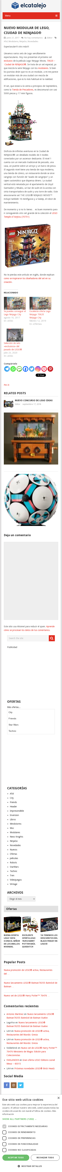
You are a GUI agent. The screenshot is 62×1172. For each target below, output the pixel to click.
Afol (6, 41)
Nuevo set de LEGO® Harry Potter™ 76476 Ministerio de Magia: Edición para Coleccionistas (32, 1052)
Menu (7, 15)
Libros (13, 819)
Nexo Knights (16, 836)
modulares (43, 68)
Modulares (13, 41)
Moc (12, 828)
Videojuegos (16, 879)
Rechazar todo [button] (45, 1157)
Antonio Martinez (15, 1014)
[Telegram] (7, 369)
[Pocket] (44, 369)
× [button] (58, 1098)
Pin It (6, 385)
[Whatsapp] (13, 369)
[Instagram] (38, 369)
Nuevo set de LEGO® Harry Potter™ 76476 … (27, 995)
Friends (12, 718)
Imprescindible (17, 811)
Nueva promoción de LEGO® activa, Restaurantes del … (28, 972)
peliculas (14, 858)
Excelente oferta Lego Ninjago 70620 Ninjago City (40, 314)
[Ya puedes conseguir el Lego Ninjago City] (15, 303)
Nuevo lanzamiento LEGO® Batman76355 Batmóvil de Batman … (30, 985)
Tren (12, 875)
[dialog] (31, 1133)
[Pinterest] (50, 369)
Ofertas (13, 854)
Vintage (13, 884)
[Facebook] (25, 369)
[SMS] (19, 369)
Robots (13, 862)
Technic (12, 731)
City (10, 712)
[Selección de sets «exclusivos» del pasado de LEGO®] (15, 335)
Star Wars (13, 724)
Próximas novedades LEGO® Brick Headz (34, 1068)
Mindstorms (15, 823)
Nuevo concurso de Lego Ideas (34, 400)
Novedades (33, 41)
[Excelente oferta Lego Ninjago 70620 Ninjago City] (40, 303)
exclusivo (8, 61)
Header (13, 806)
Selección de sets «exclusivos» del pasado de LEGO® (13, 346)
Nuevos (13, 849)
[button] (31, 1119)
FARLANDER (13, 1060)
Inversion (14, 815)
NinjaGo (23, 41)
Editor (49, 38)
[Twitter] (31, 369)
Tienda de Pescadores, (23, 89)
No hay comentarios (33, 38)
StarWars (14, 867)
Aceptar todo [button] (16, 1157)
